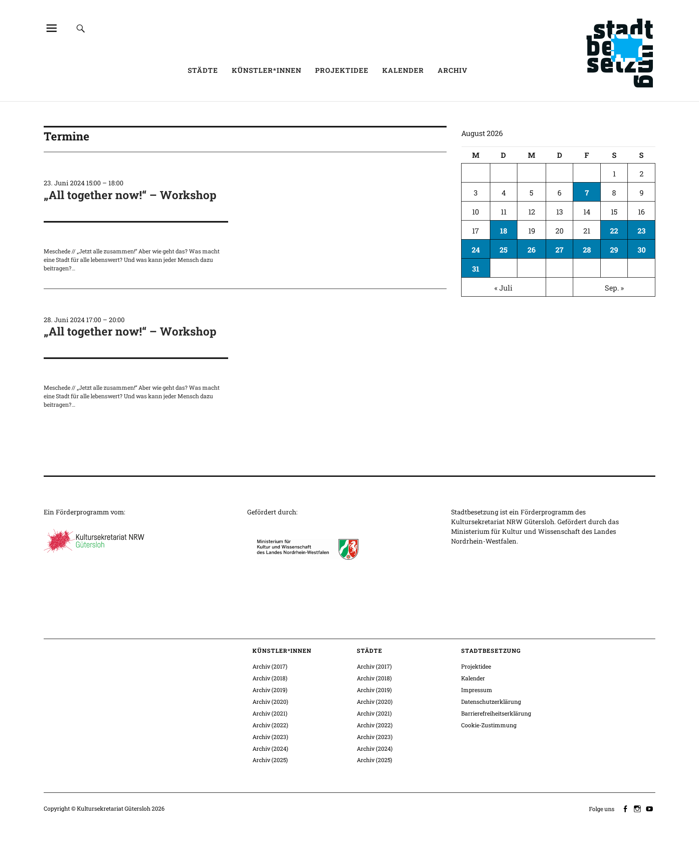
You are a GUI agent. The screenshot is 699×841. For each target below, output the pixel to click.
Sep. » (614, 288)
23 (642, 231)
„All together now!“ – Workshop (130, 194)
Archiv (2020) (270, 701)
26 (531, 250)
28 (587, 250)
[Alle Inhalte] (51, 28)
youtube (650, 808)
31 (475, 269)
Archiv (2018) (269, 678)
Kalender (403, 70)
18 (503, 231)
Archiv (453, 70)
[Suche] (80, 28)
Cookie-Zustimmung (489, 725)
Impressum (476, 690)
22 (614, 231)
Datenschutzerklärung (491, 701)
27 (559, 250)
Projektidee (342, 70)
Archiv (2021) (269, 713)
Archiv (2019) (269, 690)
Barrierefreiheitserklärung (496, 713)
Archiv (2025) (270, 760)
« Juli (503, 288)
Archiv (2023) (270, 737)
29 (614, 250)
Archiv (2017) (269, 666)
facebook (626, 808)
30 (642, 250)
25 (504, 250)
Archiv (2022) (270, 725)
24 (476, 250)
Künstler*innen (266, 70)
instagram (638, 808)
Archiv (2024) (270, 748)
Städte (203, 70)
